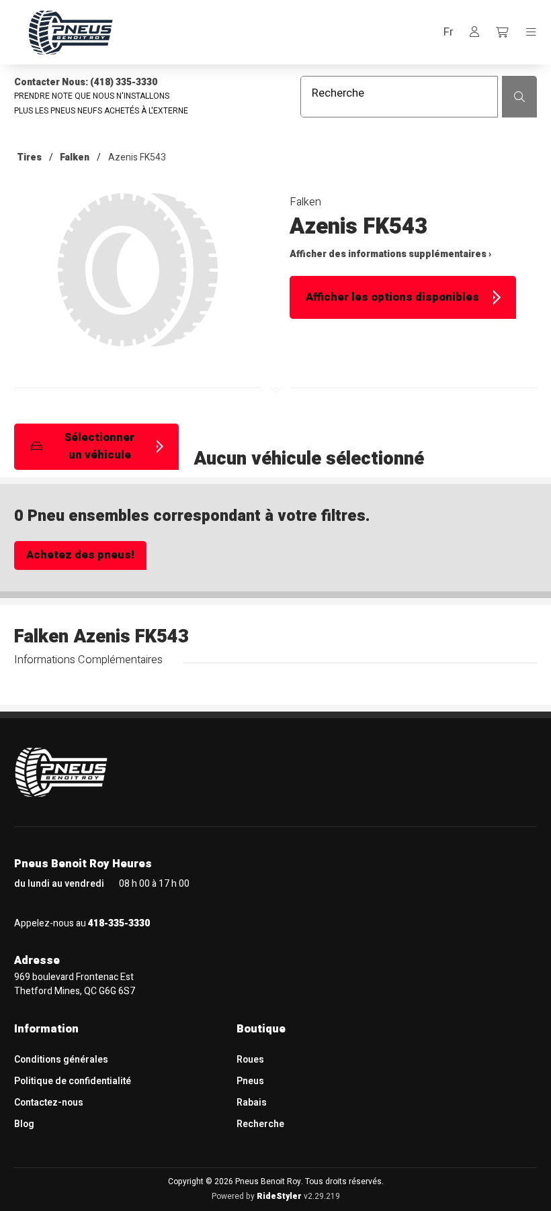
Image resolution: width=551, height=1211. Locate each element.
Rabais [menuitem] (252, 1103)
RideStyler (279, 1196)
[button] (448, 32)
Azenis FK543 (137, 157)
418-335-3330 (119, 923)
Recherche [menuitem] (260, 1124)
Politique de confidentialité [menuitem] (72, 1081)
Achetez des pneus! (80, 555)
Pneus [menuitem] (250, 1081)
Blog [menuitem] (24, 1124)
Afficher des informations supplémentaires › (390, 254)
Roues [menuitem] (250, 1060)
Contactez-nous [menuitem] (48, 1103)
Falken (74, 157)
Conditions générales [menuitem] (61, 1060)
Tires (29, 157)
